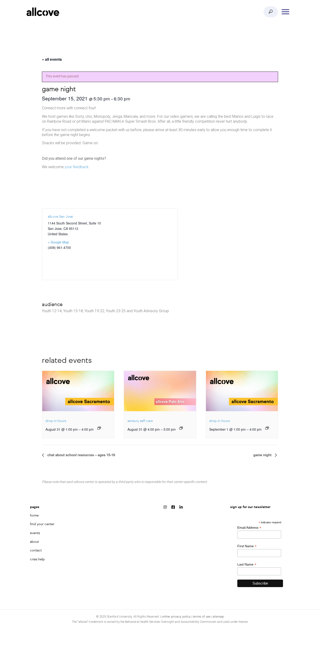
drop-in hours (55, 421)
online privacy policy (176, 616)
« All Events (52, 59)
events (35, 533)
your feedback (77, 167)
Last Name (246, 564)
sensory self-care (140, 421)
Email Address (249, 527)
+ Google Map (58, 242)
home (34, 515)
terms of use (202, 616)
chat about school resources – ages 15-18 (80, 454)
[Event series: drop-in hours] (99, 428)
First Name (247, 546)
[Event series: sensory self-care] (181, 428)
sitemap (218, 616)
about (34, 541)
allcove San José (60, 216)
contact (36, 550)
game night (262, 454)
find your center (42, 524)
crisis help (37, 559)
